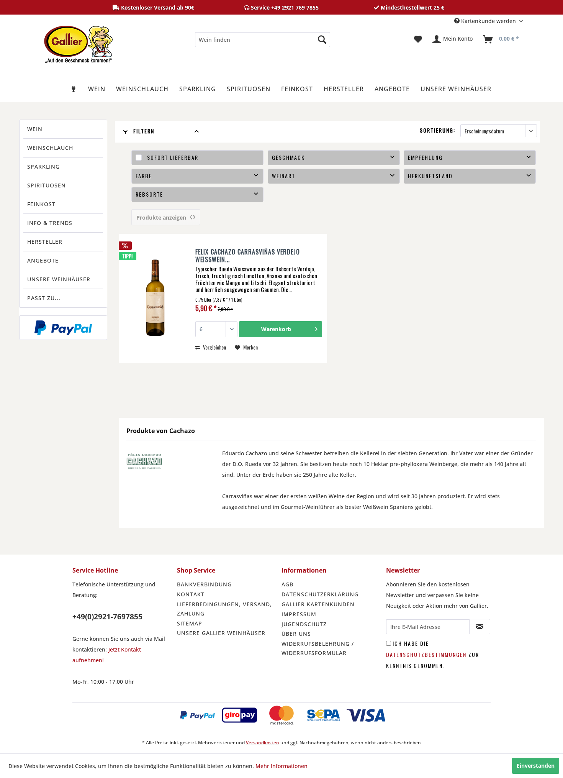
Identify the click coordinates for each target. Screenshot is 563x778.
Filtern (142, 131)
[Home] (74, 88)
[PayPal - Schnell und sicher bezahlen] (63, 327)
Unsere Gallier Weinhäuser (221, 633)
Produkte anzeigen (161, 217)
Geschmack (288, 157)
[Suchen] (322, 39)
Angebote (43, 260)
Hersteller (44, 241)
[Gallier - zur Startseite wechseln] (78, 41)
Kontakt (191, 594)
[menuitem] (262, 39)
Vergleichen (214, 347)
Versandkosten (262, 742)
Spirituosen (46, 185)
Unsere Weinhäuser (58, 279)
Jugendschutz (304, 624)
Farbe (144, 176)
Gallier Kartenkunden (318, 604)
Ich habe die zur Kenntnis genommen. (432, 654)
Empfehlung (425, 157)
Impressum (299, 614)
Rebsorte (149, 194)
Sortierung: (437, 130)
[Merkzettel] (418, 39)
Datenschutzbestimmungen (426, 654)
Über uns (296, 633)
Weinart (283, 176)
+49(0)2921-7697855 (107, 617)
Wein (35, 129)
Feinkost (41, 204)
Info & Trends (49, 223)
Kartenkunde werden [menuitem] (488, 21)
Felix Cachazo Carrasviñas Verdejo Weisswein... (247, 255)
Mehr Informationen (281, 766)
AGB (287, 584)
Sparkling (43, 166)
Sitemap (189, 623)
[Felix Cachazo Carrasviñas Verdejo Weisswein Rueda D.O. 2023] (155, 298)
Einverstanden (536, 765)
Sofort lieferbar (172, 157)
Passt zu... (44, 298)
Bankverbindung (204, 584)
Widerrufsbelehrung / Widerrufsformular (318, 648)
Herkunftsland (430, 176)
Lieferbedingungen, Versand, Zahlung (224, 609)
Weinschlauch (50, 147)
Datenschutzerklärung (320, 594)
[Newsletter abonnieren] (479, 626)
